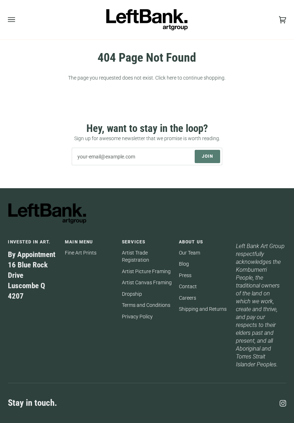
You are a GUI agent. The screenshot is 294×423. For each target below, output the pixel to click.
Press (185, 275)
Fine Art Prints (80, 253)
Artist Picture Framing (146, 271)
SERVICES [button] (133, 241)
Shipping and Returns (203, 309)
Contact (188, 286)
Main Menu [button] (79, 241)
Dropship (132, 294)
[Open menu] (18, 19)
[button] (261, 240)
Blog (184, 264)
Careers (187, 298)
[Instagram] (283, 403)
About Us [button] (191, 241)
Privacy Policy (137, 316)
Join (207, 156)
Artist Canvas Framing (147, 282)
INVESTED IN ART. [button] (29, 241)
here (171, 78)
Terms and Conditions (146, 305)
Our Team (189, 253)
